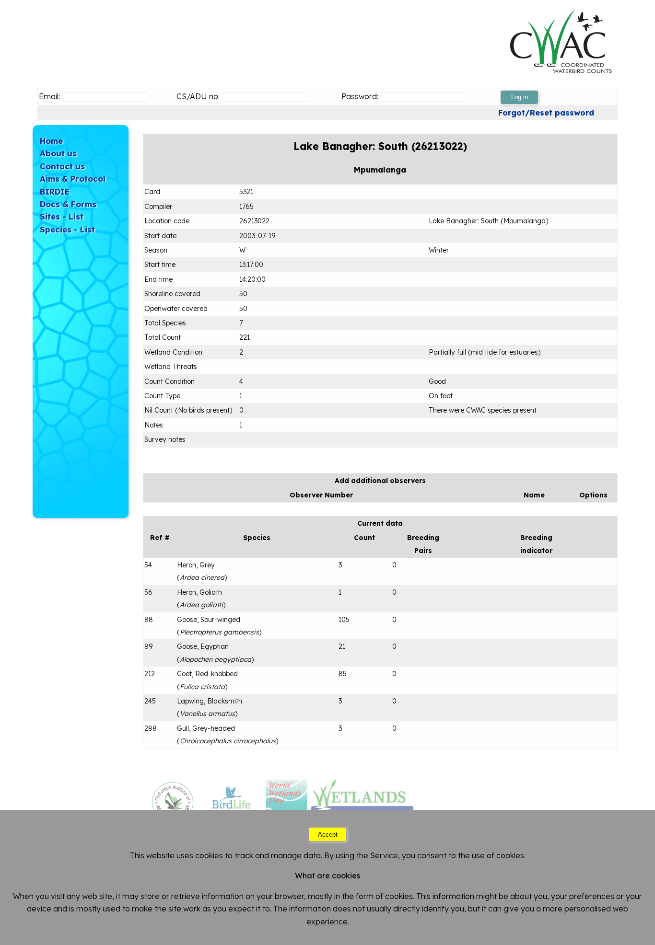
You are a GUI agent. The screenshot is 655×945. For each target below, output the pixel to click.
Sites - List (61, 216)
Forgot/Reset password (546, 112)
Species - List (67, 229)
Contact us (62, 166)
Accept (328, 834)
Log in (519, 97)
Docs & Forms (68, 204)
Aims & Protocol (72, 178)
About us (58, 153)
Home (51, 141)
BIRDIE (55, 191)
